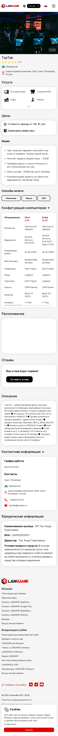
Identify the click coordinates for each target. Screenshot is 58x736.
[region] (29, 260)
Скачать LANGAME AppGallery (16, 610)
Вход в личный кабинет (13, 623)
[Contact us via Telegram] (36, 684)
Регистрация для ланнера (14, 593)
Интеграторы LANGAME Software (18, 669)
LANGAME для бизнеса (13, 643)
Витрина (5, 619)
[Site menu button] (53, 6)
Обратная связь (9, 597)
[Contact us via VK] (31, 684)
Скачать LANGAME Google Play (17, 606)
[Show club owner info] (5, 124)
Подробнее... (11, 724)
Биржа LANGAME (10, 656)
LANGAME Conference (12, 651)
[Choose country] (24, 6)
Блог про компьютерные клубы (17, 660)
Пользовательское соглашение (17, 704)
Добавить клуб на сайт (12, 639)
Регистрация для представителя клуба (20, 634)
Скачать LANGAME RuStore (15, 614)
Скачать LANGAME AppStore (15, 602)
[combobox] (33, 6)
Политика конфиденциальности (16, 699)
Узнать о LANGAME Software (16, 647)
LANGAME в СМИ (10, 664)
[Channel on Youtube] (42, 684)
